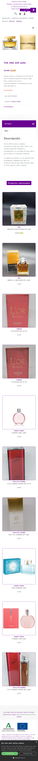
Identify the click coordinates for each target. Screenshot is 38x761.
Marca (6, 131)
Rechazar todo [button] (27, 753)
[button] (33, 28)
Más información (27, 750)
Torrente (19, 329)
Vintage (12, 21)
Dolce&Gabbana (8, 107)
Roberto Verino (19, 431)
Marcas (19, 21)
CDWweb (19, 717)
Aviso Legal (6, 712)
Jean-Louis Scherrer (19, 482)
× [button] (36, 742)
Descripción (8, 124)
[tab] (19, 123)
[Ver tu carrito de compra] (20, 14)
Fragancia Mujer (16, 102)
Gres (19, 227)
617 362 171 (24, 7)
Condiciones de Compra (9, 715)
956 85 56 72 (16, 7)
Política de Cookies (29, 712)
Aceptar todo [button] (10, 753)
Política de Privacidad (16, 712)
